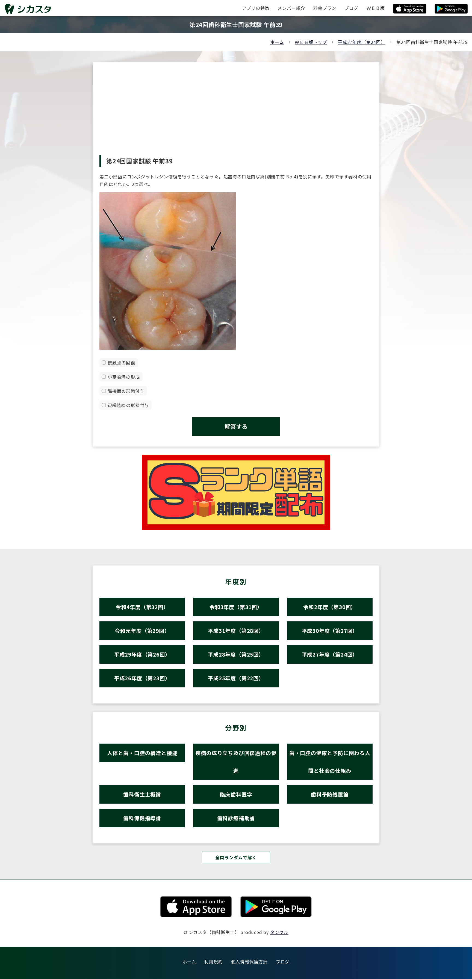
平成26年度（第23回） (142, 678)
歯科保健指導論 (142, 818)
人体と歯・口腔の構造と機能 (142, 752)
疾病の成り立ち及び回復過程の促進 (235, 761)
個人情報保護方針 (249, 961)
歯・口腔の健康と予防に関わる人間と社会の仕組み (329, 761)
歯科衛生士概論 (142, 794)
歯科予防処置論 (330, 794)
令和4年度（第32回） (142, 606)
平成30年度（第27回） (330, 630)
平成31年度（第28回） (236, 630)
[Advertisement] (236, 114)
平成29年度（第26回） (142, 654)
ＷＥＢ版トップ (311, 42)
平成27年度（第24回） (361, 42)
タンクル (279, 932)
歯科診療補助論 (236, 818)
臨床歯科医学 (236, 794)
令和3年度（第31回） (236, 606)
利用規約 (213, 961)
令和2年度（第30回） (329, 606)
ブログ (283, 961)
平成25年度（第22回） (236, 678)
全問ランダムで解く (235, 857)
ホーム (277, 42)
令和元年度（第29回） (142, 630)
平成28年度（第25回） (236, 654)
